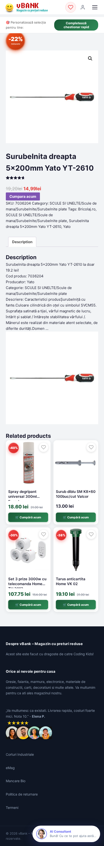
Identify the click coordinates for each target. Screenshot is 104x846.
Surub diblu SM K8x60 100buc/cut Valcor (76, 494)
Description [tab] (22, 242)
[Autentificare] (82, 7)
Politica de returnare (22, 794)
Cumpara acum (22, 196)
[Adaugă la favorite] (43, 447)
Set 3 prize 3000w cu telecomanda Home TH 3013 (27, 584)
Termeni (12, 807)
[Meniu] (94, 7)
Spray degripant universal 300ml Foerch (22, 496)
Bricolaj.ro (87, 209)
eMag (10, 768)
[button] (90, 58)
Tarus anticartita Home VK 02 (70, 581)
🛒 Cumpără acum (28, 517)
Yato (67, 226)
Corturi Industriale (20, 754)
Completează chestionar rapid (76, 25)
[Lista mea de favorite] (70, 7)
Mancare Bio (15, 781)
